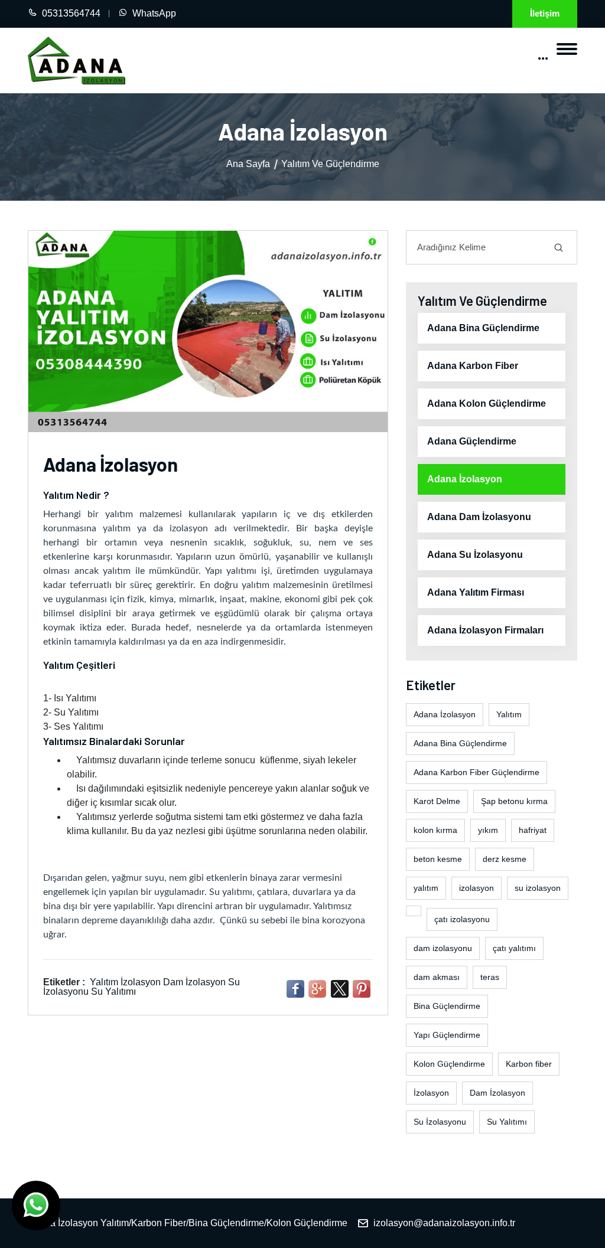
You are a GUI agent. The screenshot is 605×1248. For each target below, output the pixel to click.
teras (489, 977)
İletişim (545, 13)
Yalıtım (104, 982)
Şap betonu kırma (514, 801)
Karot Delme (437, 801)
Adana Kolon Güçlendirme (486, 403)
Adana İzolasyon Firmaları (485, 630)
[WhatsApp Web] (36, 1205)
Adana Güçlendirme (471, 441)
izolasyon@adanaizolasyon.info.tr (444, 1223)
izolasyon (476, 888)
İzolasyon (141, 982)
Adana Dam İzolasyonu (479, 517)
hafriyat (533, 830)
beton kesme (438, 859)
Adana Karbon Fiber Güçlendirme (476, 772)
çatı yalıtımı (514, 948)
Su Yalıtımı (113, 991)
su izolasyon (538, 888)
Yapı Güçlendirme (447, 1035)
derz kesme (504, 859)
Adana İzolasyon (464, 479)
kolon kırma (435, 830)
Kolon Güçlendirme (449, 1064)
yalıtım (426, 888)
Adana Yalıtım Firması (475, 592)
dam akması (437, 977)
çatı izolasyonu (462, 919)
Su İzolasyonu (440, 1121)
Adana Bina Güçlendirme (483, 328)
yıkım (488, 830)
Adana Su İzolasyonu (475, 555)
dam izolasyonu (443, 948)
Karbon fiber (529, 1064)
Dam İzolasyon (194, 982)
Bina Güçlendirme (447, 1006)
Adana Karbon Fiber (472, 366)
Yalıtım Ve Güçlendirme (330, 164)
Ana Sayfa (248, 164)
